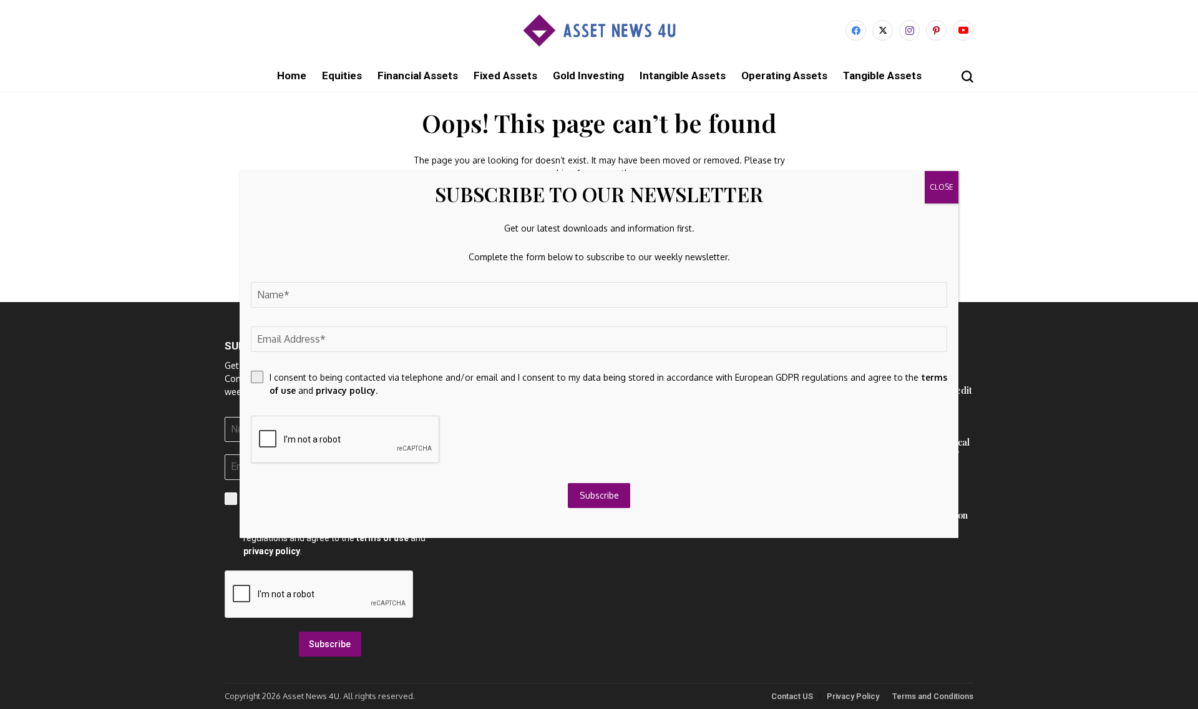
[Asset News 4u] (599, 30)
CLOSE (941, 187)
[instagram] (909, 30)
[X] (882, 30)
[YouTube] (963, 30)
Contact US (792, 696)
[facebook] (855, 30)
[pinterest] (936, 30)
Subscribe (330, 644)
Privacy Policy (853, 696)
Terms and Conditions (932, 696)
